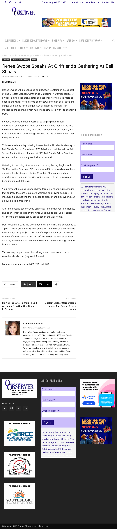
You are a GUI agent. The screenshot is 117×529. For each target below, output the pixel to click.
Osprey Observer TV (54, 48)
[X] (15, 2)
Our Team (91, 2)
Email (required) (89, 165)
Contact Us (108, 2)
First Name (87, 143)
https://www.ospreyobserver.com (36, 328)
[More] (56, 284)
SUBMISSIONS (11, 40)
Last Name (87, 154)
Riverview (57, 40)
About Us (76, 2)
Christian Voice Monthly (20, 60)
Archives (34, 48)
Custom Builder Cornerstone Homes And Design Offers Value (60, 306)
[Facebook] (5, 2)
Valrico (71, 40)
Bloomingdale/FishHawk (34, 40)
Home (4, 55)
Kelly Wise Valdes (12, 76)
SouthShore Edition (15, 48)
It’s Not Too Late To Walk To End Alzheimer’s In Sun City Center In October (19, 306)
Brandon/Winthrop (89, 40)
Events (34, 60)
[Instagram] (10, 2)
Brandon (14, 55)
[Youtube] (20, 2)
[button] (113, 40)
